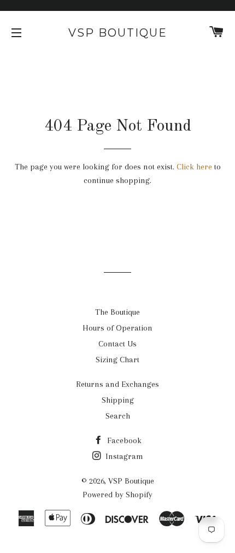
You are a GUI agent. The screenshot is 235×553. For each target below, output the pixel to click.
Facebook (123, 440)
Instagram (123, 456)
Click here (194, 167)
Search (117, 416)
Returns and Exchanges (117, 384)
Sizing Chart (117, 359)
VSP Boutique (117, 32)
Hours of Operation (117, 328)
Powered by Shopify (117, 494)
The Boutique (117, 312)
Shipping (118, 400)
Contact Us (117, 344)
